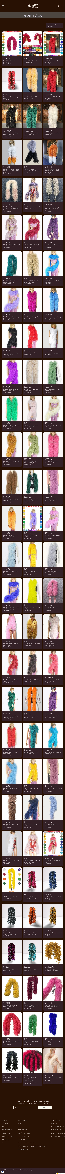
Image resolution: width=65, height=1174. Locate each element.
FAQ (19, 1126)
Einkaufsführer (22, 1129)
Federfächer (5, 1123)
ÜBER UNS (54, 1123)
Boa (3, 1126)
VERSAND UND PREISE (23, 1136)
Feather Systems (7, 1129)
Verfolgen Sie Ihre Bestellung (26, 1143)
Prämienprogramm (23, 1149)
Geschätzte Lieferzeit (24, 1133)
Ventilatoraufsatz (7, 1136)
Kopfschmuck (6, 1139)
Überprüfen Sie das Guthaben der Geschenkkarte (32, 1146)
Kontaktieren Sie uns (57, 1126)
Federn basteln (6, 1133)
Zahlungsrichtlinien (24, 1139)
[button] (3, 6)
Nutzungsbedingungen (58, 1136)
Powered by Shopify (27, 1170)
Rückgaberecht (56, 1129)
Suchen (20, 1123)
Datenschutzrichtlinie (58, 1133)
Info (3, 1143)
